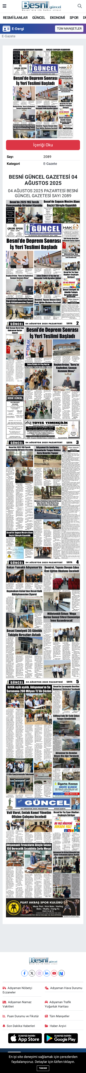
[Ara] (79, 6)
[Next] (61, 973)
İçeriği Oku (43, 144)
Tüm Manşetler (59, 1016)
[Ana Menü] (4, 6)
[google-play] (61, 1039)
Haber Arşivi (58, 1026)
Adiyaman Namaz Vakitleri (17, 1004)
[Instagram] (39, 973)
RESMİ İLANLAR (15, 17)
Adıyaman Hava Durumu (66, 988)
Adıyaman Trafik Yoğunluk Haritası (58, 1004)
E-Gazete (8, 36)
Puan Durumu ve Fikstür (23, 1016)
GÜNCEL (38, 17)
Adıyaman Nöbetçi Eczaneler (17, 990)
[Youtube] (54, 973)
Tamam (43, 1068)
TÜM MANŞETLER (69, 28)
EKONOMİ (57, 17)
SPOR (74, 17)
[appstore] (25, 1039)
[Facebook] (24, 973)
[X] (32, 973)
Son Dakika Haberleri (21, 1026)
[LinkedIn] (46, 973)
